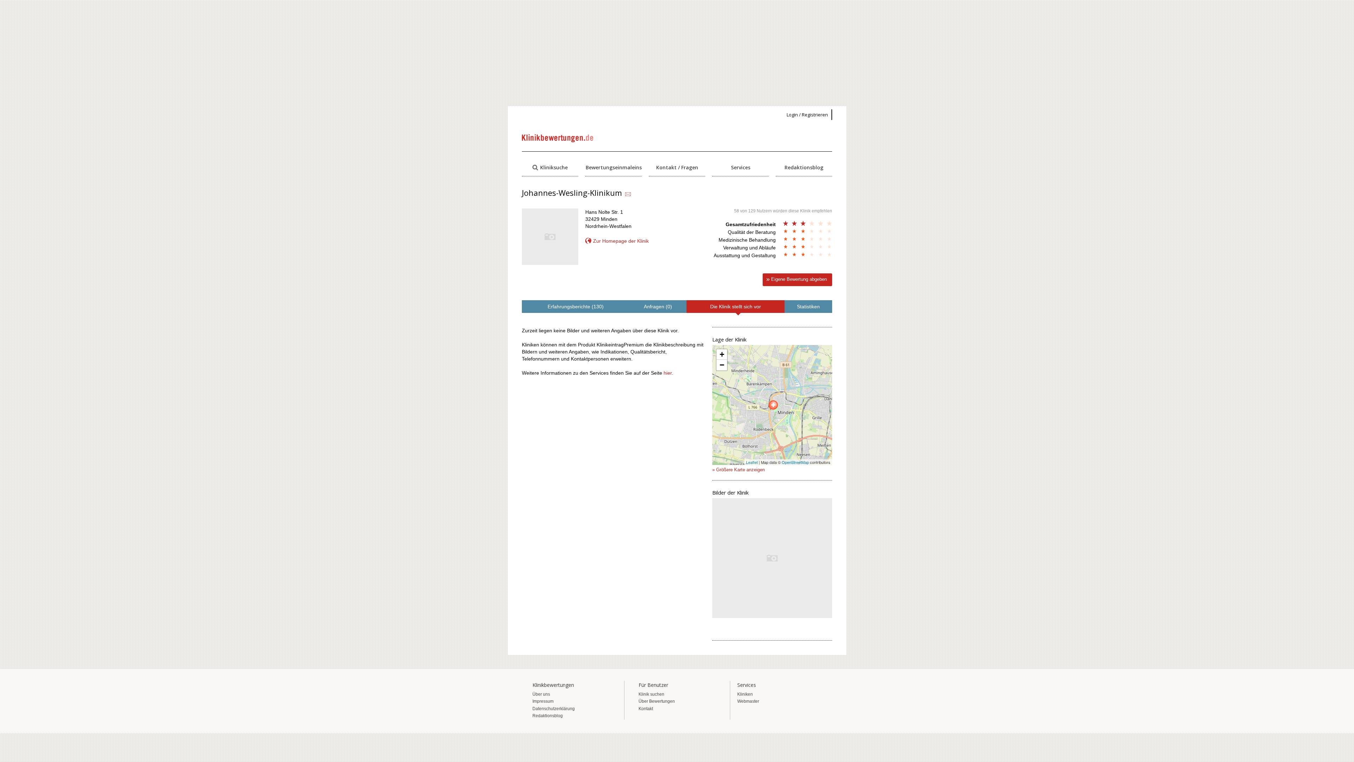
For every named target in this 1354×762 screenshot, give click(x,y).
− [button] (722, 365)
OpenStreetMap (795, 462)
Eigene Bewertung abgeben (799, 279)
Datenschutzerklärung (553, 708)
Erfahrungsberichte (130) (576, 306)
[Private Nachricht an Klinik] (628, 194)
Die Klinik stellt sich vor (735, 306)
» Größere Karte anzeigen (738, 469)
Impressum (543, 701)
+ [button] (722, 354)
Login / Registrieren (807, 114)
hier (668, 373)
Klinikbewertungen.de (558, 138)
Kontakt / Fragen (677, 167)
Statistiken (808, 306)
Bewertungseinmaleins (614, 167)
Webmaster (748, 701)
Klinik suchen (651, 694)
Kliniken (745, 694)
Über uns (541, 694)
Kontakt (646, 708)
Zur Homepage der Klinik (621, 241)
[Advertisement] (677, 53)
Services (740, 167)
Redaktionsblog (804, 167)
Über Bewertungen (657, 701)
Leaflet (752, 462)
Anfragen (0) (658, 306)
